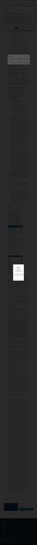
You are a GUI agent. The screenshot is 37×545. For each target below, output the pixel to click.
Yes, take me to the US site (18, 274)
